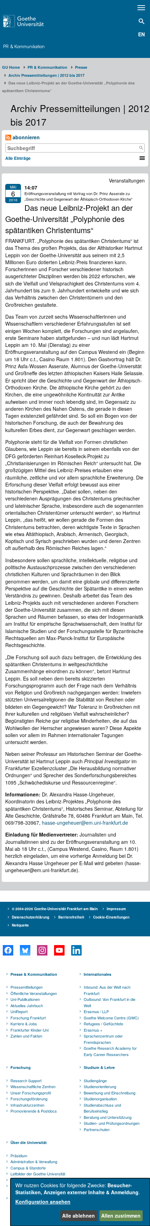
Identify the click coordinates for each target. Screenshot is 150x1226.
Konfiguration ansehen (42, 1201)
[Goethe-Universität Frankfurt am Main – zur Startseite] (33, 21)
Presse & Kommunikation (33, 974)
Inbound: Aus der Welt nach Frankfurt (107, 990)
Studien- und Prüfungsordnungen (112, 1123)
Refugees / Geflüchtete (103, 1023)
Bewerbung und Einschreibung (109, 1092)
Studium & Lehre (99, 1067)
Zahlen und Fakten (26, 1036)
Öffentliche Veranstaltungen (33, 993)
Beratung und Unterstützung (108, 1117)
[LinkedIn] (76, 950)
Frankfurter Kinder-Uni (29, 1030)
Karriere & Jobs (23, 1023)
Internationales (97, 974)
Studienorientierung (100, 1086)
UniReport (19, 1011)
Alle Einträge (18, 158)
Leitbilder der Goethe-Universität (37, 1173)
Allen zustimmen (121, 1215)
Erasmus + (93, 1030)
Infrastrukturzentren (27, 1105)
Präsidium (18, 1155)
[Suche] (140, 148)
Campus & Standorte (28, 1168)
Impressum (116, 908)
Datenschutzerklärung (30, 917)
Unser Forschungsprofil (30, 1092)
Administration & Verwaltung (33, 1161)
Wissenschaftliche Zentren (32, 1086)
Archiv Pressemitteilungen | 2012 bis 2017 (46, 75)
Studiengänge (95, 1080)
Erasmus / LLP (96, 1011)
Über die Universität (28, 1142)
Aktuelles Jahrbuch (26, 1005)
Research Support (26, 1080)
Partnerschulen (97, 1129)
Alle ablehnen (78, 1215)
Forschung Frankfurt (28, 1017)
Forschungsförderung (28, 1098)
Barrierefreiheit (71, 917)
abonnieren (25, 137)
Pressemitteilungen (26, 987)
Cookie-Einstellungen (111, 917)
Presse (81, 67)
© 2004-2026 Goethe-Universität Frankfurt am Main (55, 908)
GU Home (11, 67)
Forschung (20, 1067)
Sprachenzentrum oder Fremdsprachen (103, 1039)
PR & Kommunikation (24, 46)
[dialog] (80, 1202)
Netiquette (20, 925)
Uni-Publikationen (25, 999)
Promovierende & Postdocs (33, 1111)
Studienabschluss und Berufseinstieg (102, 1108)
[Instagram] (42, 950)
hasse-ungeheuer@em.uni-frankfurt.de (85, 822)
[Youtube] (59, 950)
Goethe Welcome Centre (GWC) (111, 1017)
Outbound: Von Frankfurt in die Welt (109, 1002)
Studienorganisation (100, 1098)
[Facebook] (8, 950)
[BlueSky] (25, 950)
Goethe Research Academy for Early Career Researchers (110, 1051)
